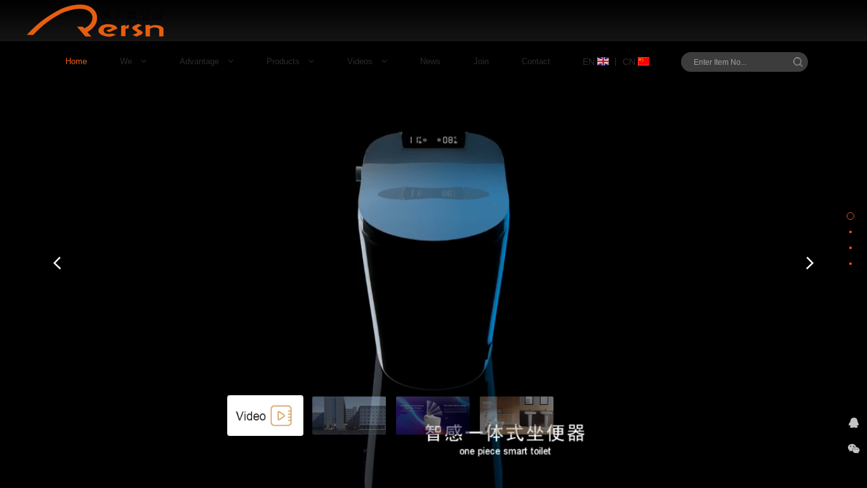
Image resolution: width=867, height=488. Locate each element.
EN (590, 62)
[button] (57, 263)
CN (630, 62)
